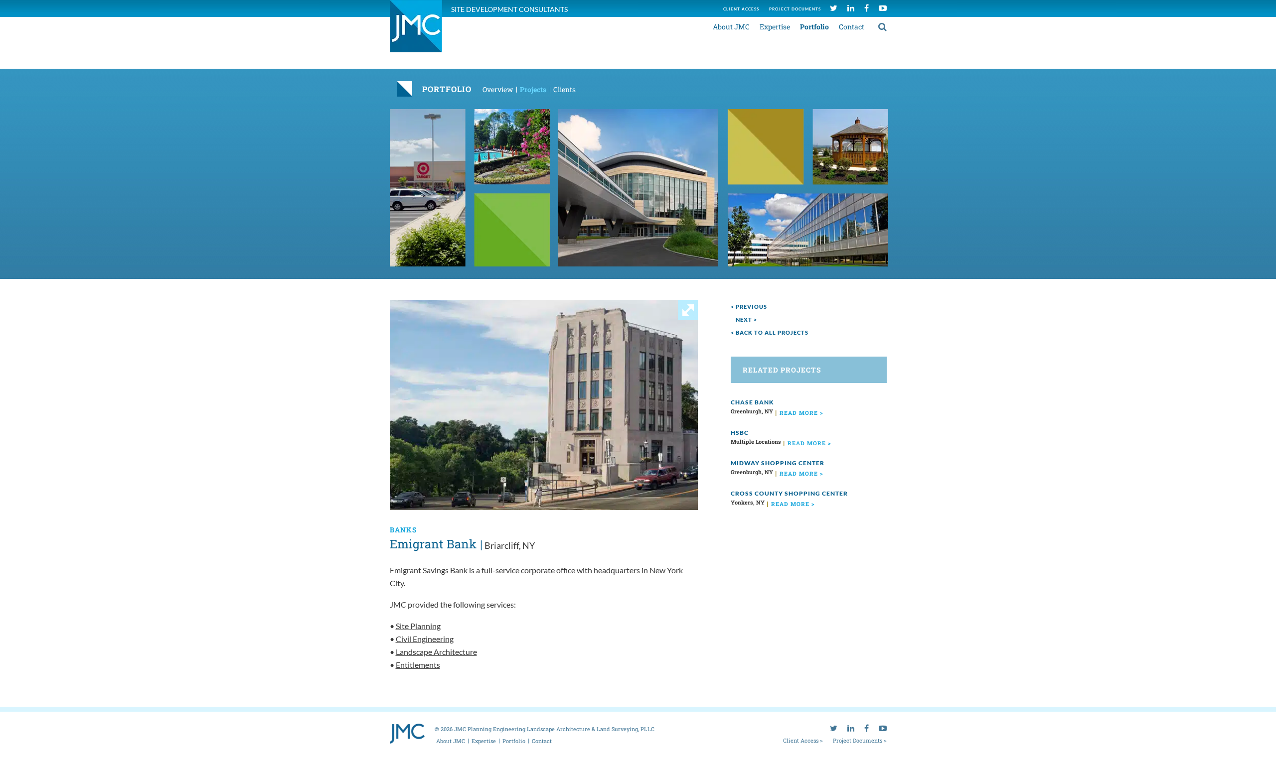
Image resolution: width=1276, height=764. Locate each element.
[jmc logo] (416, 31)
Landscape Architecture (436, 651)
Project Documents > (860, 740)
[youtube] (883, 7)
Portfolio (814, 26)
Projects (533, 89)
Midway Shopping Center (777, 463)
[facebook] (866, 7)
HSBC (740, 432)
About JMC (731, 26)
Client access (741, 8)
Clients (564, 89)
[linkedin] (850, 7)
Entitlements (418, 664)
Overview (497, 89)
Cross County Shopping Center (789, 493)
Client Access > (803, 740)
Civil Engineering (425, 638)
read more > (801, 412)
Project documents (795, 8)
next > (746, 319)
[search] (882, 26)
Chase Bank (752, 402)
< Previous (749, 306)
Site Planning (418, 626)
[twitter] (833, 7)
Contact (851, 26)
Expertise (775, 26)
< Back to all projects (769, 332)
